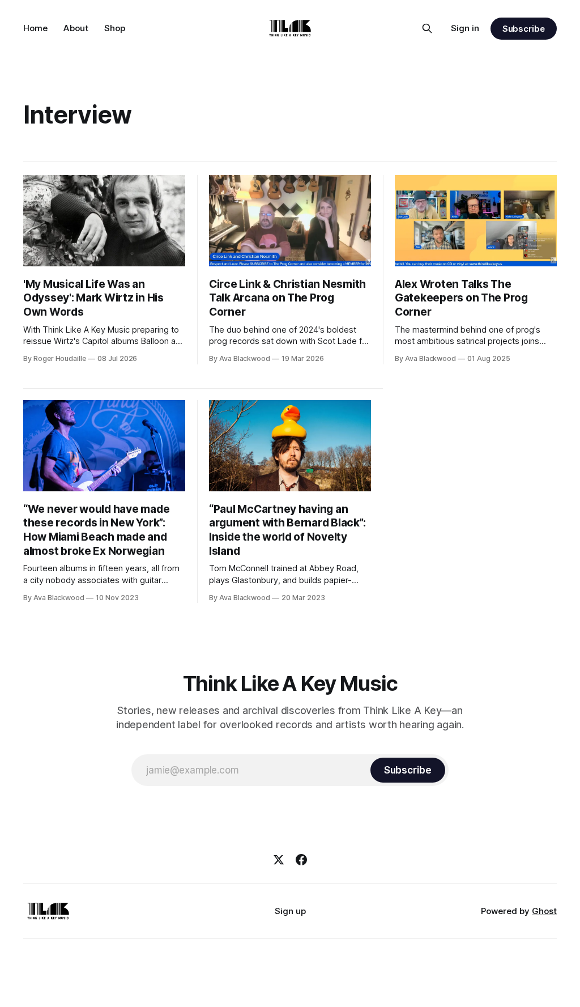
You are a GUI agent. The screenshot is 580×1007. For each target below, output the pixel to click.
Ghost (544, 911)
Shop (114, 28)
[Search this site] (427, 28)
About (75, 28)
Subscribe (523, 28)
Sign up (290, 911)
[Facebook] (301, 859)
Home (35, 28)
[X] (278, 859)
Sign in (465, 28)
